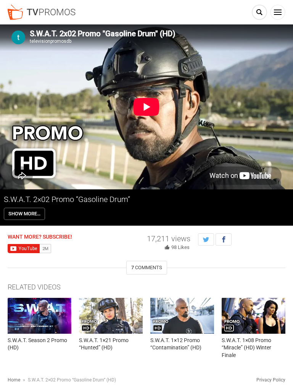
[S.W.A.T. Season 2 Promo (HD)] (39, 316)
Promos (51, 12)
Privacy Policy (270, 380)
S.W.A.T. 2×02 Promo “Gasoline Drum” (67, 199)
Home (14, 380)
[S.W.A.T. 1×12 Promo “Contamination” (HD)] (182, 316)
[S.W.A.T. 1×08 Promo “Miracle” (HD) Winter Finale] (253, 316)
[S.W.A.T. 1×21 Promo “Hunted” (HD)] (111, 316)
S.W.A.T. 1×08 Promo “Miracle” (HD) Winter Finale (246, 347)
